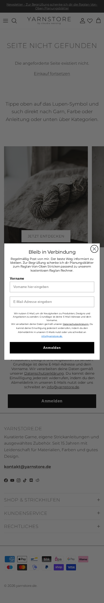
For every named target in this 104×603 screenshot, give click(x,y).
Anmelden (52, 347)
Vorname (17, 278)
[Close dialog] (94, 248)
